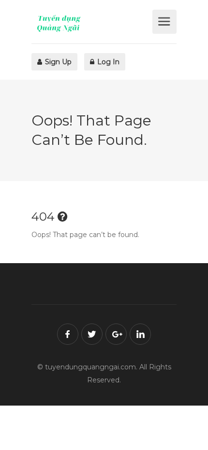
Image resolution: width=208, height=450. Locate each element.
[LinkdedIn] (140, 334)
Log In (107, 61)
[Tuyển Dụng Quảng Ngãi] (90, 23)
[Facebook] (67, 334)
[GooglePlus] (116, 334)
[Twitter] (92, 334)
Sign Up (57, 61)
